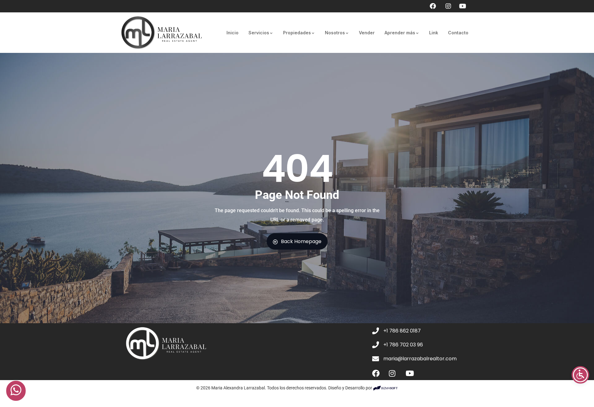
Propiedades (297, 32)
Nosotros (335, 32)
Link (433, 32)
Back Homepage (301, 241)
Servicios (258, 32)
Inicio (232, 32)
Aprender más (400, 32)
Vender (367, 32)
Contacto (458, 32)
